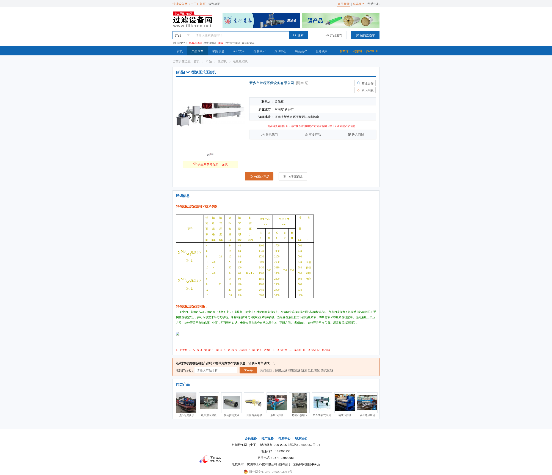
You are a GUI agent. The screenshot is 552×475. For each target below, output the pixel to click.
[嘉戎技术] (341, 20)
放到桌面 (214, 4)
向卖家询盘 (295, 176)
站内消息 (367, 90)
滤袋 (220, 42)
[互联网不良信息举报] (211, 459)
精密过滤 (294, 370)
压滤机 (222, 61)
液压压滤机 (240, 61)
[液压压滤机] (277, 402)
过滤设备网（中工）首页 (189, 4)
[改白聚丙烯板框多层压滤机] (209, 402)
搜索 (301, 35)
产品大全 (197, 51)
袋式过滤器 (248, 42)
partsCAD (373, 51)
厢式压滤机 (344, 415)
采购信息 (218, 51)
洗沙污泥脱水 (186, 415)
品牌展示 (260, 51)
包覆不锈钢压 (299, 415)
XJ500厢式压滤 (322, 415)
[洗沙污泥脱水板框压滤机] (186, 402)
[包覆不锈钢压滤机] (299, 402)
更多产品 (315, 134)
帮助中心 (373, 4)
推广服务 (268, 438)
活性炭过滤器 (232, 42)
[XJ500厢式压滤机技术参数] (322, 402)
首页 (180, 51)
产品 (209, 61)
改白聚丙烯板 (209, 415)
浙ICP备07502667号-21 (304, 444)
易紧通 (357, 51)
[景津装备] (261, 20)
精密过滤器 (210, 42)
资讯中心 (280, 51)
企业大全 (239, 51)
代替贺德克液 (231, 415)
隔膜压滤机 (195, 42)
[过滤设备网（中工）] (193, 19)
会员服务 (359, 4)
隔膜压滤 (281, 370)
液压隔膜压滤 (367, 415)
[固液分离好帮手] (254, 402)
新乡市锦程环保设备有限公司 (271, 82)
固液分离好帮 (254, 415)
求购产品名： (185, 370)
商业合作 (367, 83)
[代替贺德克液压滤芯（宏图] (231, 402)
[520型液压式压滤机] (210, 114)
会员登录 (343, 4)
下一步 (248, 370)
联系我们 (272, 134)
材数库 (344, 51)
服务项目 (322, 51)
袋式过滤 (327, 370)
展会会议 (301, 51)
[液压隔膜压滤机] (367, 402)
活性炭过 (314, 370)
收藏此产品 (261, 176)
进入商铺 (358, 134)
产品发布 (336, 35)
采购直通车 (367, 35)
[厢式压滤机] (344, 402)
